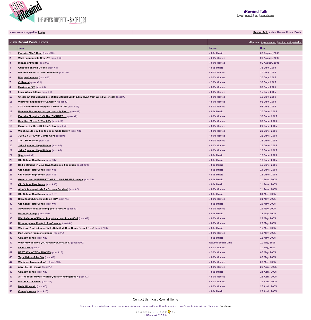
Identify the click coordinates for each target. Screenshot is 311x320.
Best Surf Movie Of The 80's (34, 121)
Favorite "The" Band (30, 53)
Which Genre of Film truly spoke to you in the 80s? (48, 218)
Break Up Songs (27, 213)
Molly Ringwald (27, 286)
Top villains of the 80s (31, 257)
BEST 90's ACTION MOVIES (34, 252)
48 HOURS (24, 247)
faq (256, 15)
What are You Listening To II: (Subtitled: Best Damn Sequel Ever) (56, 228)
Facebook (225, 306)
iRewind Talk (260, 32)
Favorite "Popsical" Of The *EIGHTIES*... (42, 116)
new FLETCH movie (29, 267)
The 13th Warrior (28, 140)
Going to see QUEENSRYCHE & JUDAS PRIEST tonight (50, 179)
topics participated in (290, 42)
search (248, 15)
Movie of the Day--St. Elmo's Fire (37, 126)
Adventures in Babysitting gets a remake (42, 208)
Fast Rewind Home (164, 299)
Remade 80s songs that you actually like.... (43, 111)
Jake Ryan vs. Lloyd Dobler (34, 145)
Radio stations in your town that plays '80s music (47, 165)
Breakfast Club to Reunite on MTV (38, 199)
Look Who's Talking (29, 92)
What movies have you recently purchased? (44, 242)
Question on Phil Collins (32, 67)
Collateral (24, 82)
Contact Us (141, 299)
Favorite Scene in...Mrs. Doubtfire (38, 72)
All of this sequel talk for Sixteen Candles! (43, 189)
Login (41, 32)
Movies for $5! (26, 87)
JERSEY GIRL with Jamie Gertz (36, 135)
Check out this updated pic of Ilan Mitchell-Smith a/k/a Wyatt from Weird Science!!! (66, 96)
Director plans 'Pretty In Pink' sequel (39, 223)
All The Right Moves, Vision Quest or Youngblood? (48, 276)
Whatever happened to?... (33, 262)
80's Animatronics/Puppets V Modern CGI (42, 106)
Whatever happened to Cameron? (38, 101)
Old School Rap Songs (31, 160)
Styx (21, 155)
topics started (268, 42)
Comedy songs (27, 237)
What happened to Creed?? (34, 58)
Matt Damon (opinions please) (35, 233)
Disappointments (28, 62)
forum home (267, 15)
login (240, 15)
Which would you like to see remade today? (44, 131)
